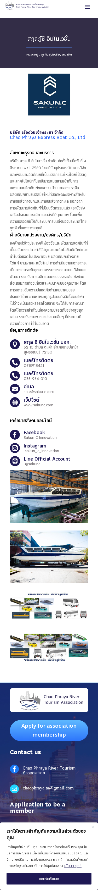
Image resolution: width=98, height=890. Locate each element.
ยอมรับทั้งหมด (49, 879)
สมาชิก (67, 54)
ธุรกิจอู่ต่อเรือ (50, 54)
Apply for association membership (49, 730)
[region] (49, 856)
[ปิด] (92, 827)
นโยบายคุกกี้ (73, 866)
